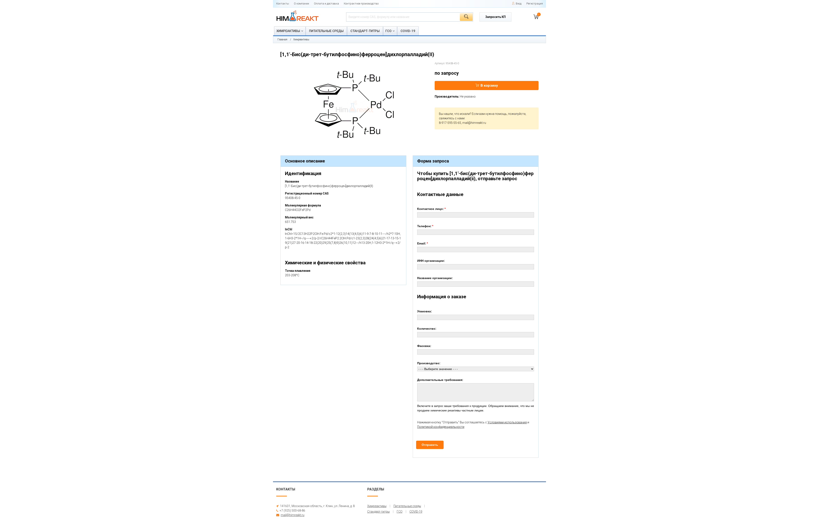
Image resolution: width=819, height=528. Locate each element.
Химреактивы (288, 31)
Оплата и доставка (326, 3)
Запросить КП (495, 17)
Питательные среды (326, 31)
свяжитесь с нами (452, 118)
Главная (282, 39)
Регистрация (534, 3)
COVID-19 (408, 31)
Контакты (282, 3)
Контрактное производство (361, 3)
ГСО (388, 31)
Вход (518, 3)
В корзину (489, 85)
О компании (301, 3)
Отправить (430, 444)
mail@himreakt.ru (474, 122)
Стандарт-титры (365, 31)
